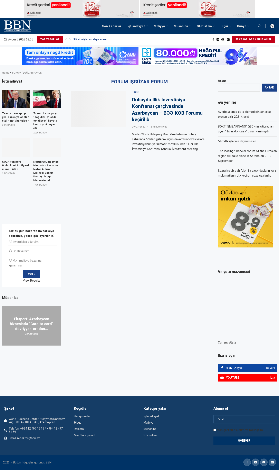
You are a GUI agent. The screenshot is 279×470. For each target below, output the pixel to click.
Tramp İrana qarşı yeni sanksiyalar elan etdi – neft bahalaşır (15, 117)
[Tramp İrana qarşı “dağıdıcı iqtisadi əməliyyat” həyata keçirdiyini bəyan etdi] (47, 99)
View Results (31, 280)
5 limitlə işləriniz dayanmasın (90, 39)
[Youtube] (222, 39)
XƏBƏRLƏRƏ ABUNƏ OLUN (254, 39)
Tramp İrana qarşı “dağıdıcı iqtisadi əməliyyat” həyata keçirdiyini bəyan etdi (45, 121)
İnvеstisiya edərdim (26, 242)
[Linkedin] (217, 39)
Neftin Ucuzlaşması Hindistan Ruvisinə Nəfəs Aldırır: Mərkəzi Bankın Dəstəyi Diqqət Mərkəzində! (46, 171)
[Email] (228, 39)
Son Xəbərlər (111, 26)
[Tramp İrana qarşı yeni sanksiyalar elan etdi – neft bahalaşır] (16, 99)
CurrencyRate (227, 342)
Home (5, 72)
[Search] (259, 26)
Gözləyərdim (21, 251)
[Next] (70, 39)
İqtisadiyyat (136, 26)
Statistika (204, 26)
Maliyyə (159, 26)
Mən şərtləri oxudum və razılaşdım (240, 430)
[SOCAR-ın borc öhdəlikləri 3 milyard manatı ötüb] (16, 147)
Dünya (241, 26)
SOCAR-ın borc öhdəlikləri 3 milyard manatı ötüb (15, 165)
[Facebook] (213, 39)
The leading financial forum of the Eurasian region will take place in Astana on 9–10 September (247, 156)
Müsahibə (181, 26)
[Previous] (66, 39)
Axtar (222, 81)
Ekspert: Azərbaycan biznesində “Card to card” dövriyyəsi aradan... (31, 324)
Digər (224, 26)
